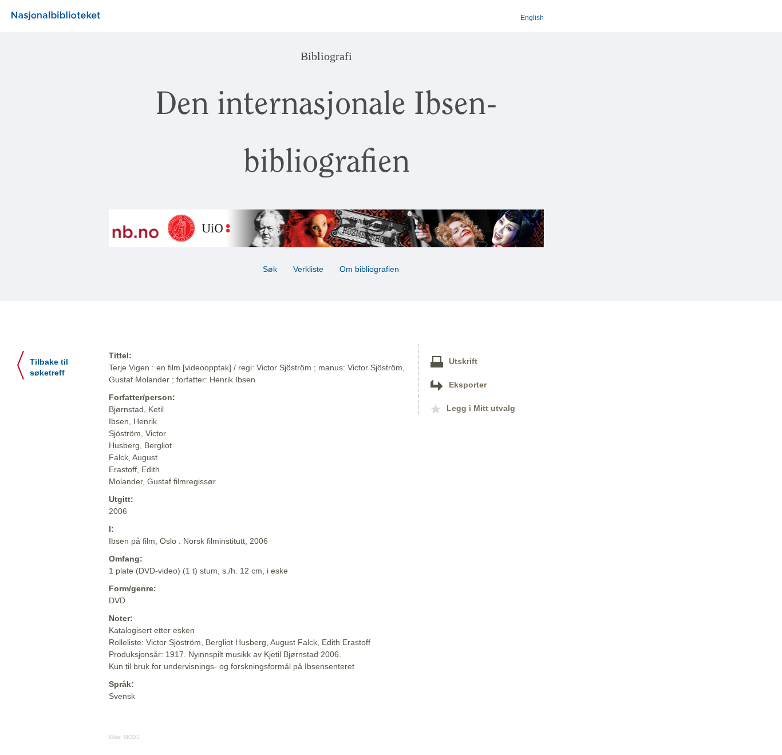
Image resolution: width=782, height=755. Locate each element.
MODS (132, 737)
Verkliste (308, 269)
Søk (269, 269)
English (532, 18)
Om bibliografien (370, 269)
